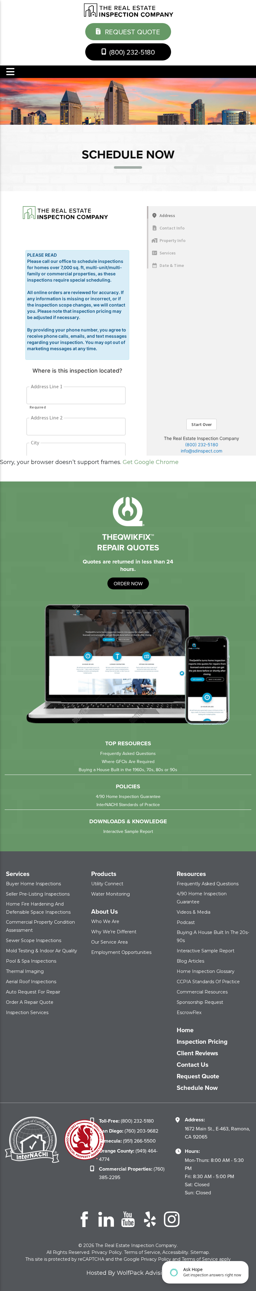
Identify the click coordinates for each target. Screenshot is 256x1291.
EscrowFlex (189, 1012)
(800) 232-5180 (131, 52)
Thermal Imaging (25, 971)
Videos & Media (193, 912)
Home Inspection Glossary (205, 971)
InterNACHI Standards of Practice (128, 804)
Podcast (186, 922)
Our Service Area (109, 942)
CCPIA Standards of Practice (208, 981)
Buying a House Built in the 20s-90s (213, 936)
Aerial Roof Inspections (31, 981)
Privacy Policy (106, 1252)
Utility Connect (107, 884)
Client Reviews (197, 1053)
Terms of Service (142, 1252)
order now (128, 583)
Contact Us (193, 1065)
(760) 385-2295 (132, 1173)
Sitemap (199, 1252)
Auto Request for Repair (33, 992)
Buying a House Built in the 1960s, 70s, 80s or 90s (128, 769)
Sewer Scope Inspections (33, 940)
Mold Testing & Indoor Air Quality (41, 951)
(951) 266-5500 (127, 1140)
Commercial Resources (202, 992)
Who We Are (105, 921)
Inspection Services (27, 1012)
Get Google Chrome (151, 462)
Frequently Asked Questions (128, 753)
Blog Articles (190, 961)
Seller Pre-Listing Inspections (38, 894)
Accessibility (175, 1252)
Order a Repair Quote (29, 1002)
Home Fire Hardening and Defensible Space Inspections (38, 908)
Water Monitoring (110, 894)
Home (185, 1030)
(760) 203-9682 (128, 1130)
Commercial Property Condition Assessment (40, 926)
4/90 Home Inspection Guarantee (128, 796)
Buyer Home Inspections (33, 884)
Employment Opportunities (121, 952)
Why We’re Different (113, 932)
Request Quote (131, 31)
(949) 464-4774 (128, 1155)
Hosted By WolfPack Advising (128, 1272)
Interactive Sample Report (128, 831)
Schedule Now (197, 1088)
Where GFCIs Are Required (128, 761)
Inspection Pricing (202, 1041)
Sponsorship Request (200, 1002)
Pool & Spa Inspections (31, 961)
